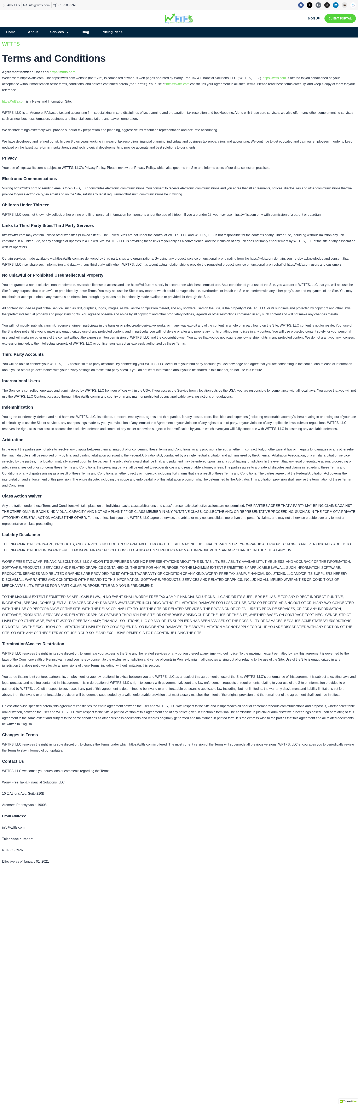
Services (57, 32)
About (33, 32)
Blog (85, 32)
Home (11, 32)
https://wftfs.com (62, 72)
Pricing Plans (112, 32)
